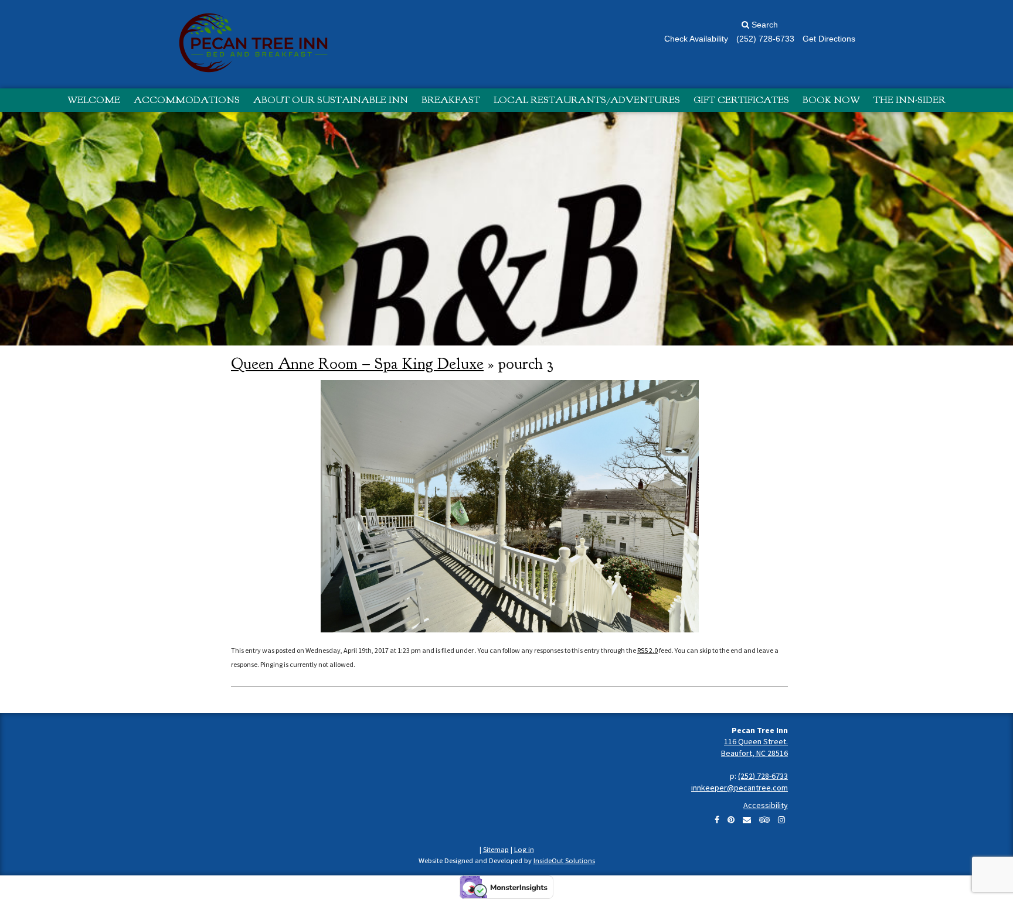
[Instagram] (781, 820)
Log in (524, 849)
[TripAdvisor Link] (764, 820)
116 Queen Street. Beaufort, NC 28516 (754, 747)
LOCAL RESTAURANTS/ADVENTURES (587, 100)
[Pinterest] (731, 820)
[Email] (747, 820)
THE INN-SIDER (909, 100)
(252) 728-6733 (763, 776)
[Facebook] (717, 820)
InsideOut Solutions (564, 860)
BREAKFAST (450, 100)
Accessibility (765, 805)
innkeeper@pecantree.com (739, 787)
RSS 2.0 (647, 650)
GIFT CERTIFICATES (741, 100)
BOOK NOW (831, 100)
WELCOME (93, 100)
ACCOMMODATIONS (187, 100)
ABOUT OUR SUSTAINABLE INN (330, 100)
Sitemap (496, 849)
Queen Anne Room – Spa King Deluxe (357, 364)
